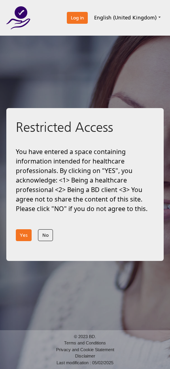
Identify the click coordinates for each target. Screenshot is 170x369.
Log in (77, 18)
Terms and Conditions (85, 342)
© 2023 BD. (85, 336)
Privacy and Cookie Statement (85, 349)
